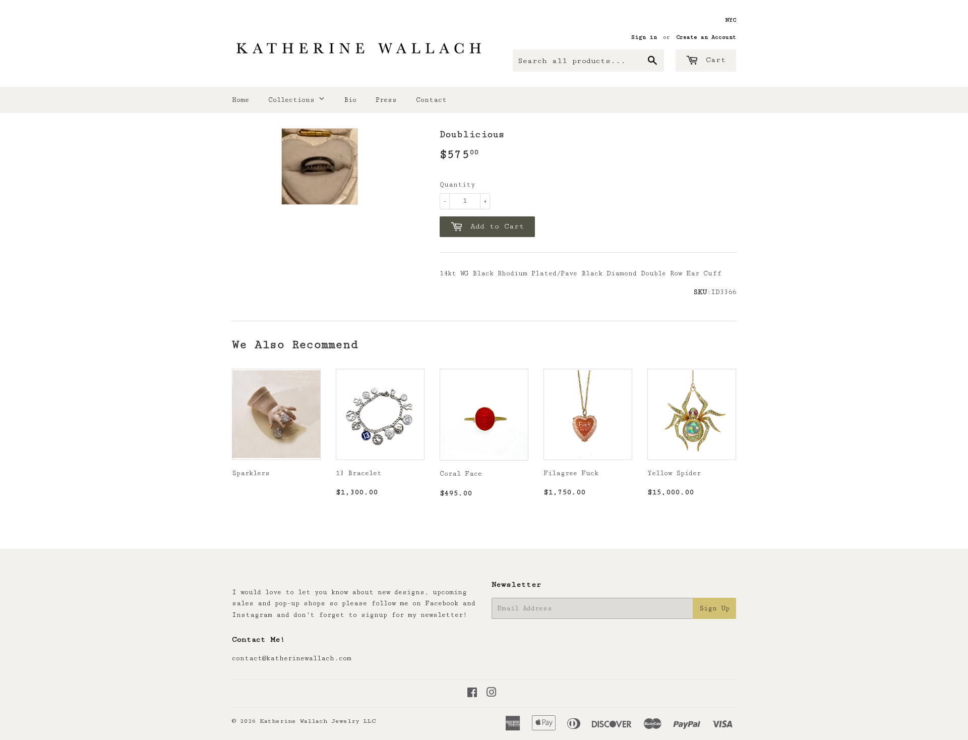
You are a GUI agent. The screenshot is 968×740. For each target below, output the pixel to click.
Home (240, 100)
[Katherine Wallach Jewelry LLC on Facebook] (472, 694)
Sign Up (714, 608)
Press (386, 100)
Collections (293, 100)
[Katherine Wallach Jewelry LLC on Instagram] (492, 694)
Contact (431, 100)
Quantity (457, 185)
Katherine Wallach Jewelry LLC (318, 721)
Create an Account (706, 37)
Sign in (644, 37)
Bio (350, 100)
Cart (713, 59)
